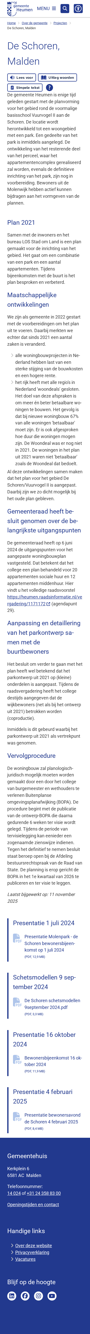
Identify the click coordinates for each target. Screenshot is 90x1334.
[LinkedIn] (11, 1296)
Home (11, 23)
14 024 (14, 1193)
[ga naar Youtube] (52, 1296)
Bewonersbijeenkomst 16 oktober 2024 (53, 1064)
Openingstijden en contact (33, 1204)
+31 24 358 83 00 (44, 1193)
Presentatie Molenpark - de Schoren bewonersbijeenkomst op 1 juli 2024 (51, 946)
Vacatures (25, 1259)
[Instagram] (38, 1296)
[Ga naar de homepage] (19, 8)
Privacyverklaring (32, 1252)
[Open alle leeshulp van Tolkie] (49, 87)
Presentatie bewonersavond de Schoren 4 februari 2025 (52, 1121)
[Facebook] (25, 1296)
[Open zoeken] (65, 8)
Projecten (60, 23)
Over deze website (33, 1245)
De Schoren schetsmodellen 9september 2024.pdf (52, 1007)
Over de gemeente (35, 23)
